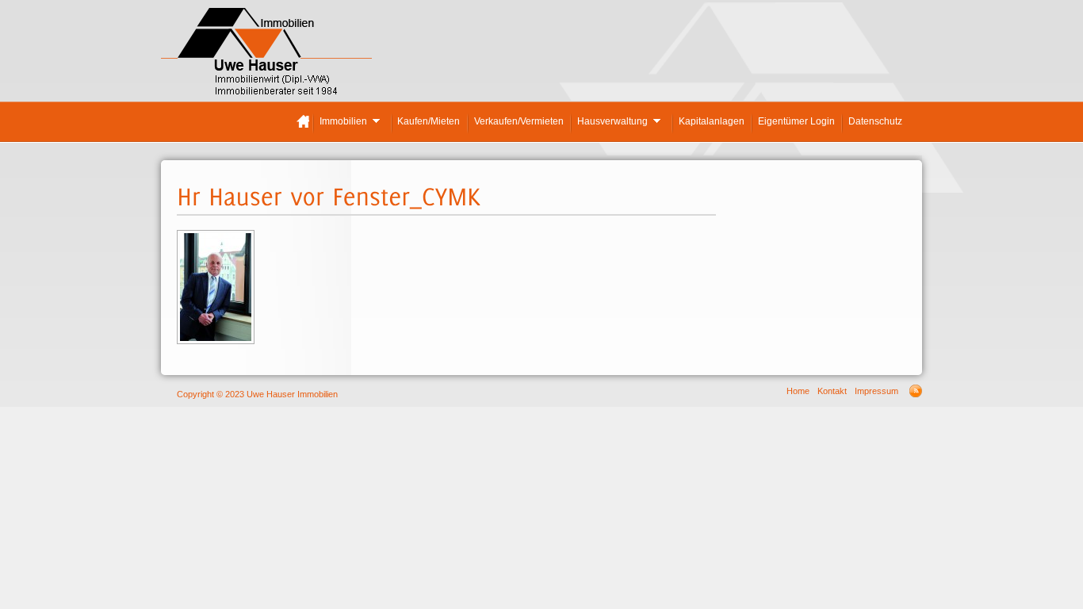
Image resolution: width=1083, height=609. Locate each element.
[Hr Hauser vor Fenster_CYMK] (215, 341)
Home (302, 121)
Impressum (876, 391)
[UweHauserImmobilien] (266, 60)
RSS (915, 391)
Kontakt (832, 391)
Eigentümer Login (796, 121)
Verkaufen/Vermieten (519, 121)
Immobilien (341, 123)
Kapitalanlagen (711, 121)
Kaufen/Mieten (428, 121)
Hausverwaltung (611, 123)
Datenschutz (875, 121)
